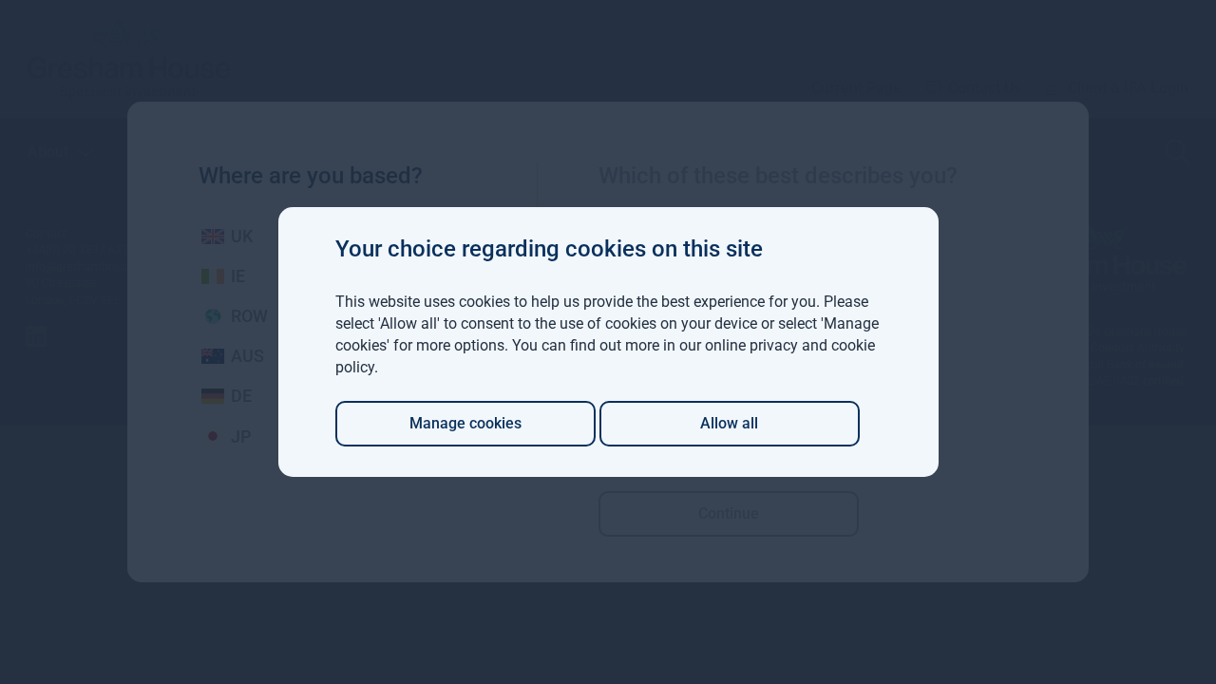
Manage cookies (465, 423)
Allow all (729, 423)
